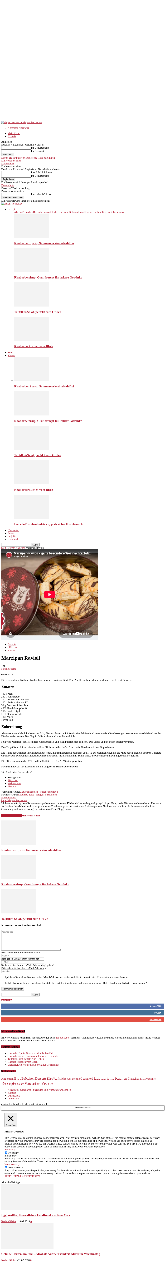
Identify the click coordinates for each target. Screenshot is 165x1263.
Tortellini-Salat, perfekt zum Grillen (37, 312)
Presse (11, 533)
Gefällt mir (155, 1006)
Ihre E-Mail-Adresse (41, 172)
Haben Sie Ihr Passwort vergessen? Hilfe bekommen (28, 157)
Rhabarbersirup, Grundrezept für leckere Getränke (48, 277)
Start (3, 547)
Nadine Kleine (8, 668)
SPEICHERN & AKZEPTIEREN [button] (22, 1176)
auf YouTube (62, 1037)
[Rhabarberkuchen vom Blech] (31, 340)
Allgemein (7, 1078)
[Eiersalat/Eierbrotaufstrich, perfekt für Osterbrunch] (31, 518)
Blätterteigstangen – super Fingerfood (39, 791)
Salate (114, 212)
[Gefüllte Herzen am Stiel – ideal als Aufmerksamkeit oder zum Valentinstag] (27, 1247)
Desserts (37, 212)
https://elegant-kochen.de (14, 800)
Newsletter (13, 530)
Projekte (12, 536)
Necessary (13, 1152)
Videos (120, 212)
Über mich (13, 539)
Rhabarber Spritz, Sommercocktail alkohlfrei (44, 243)
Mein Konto (14, 133)
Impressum (13, 1098)
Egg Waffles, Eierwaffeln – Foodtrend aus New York (35, 1215)
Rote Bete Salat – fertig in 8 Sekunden (37, 794)
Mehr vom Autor (31, 815)
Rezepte (12, 209)
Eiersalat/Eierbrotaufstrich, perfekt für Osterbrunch (48, 524)
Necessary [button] (10, 1149)
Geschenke (63, 212)
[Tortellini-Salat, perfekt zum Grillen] (31, 305)
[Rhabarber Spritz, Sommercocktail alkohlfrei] (31, 236)
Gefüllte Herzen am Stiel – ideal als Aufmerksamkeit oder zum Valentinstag (50, 1254)
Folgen (157, 1013)
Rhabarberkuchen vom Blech (33, 346)
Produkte (150, 1078)
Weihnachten (14, 783)
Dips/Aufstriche (50, 212)
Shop (10, 352)
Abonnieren (155, 1019)
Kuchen (97, 212)
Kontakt (12, 136)
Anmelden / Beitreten (18, 128)
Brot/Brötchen (26, 212)
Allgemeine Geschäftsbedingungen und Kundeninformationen (39, 1089)
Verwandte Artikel (11, 815)
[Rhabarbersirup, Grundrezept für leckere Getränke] (31, 271)
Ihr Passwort (37, 151)
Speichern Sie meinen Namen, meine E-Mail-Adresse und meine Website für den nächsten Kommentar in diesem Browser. (67, 977)
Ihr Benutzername (40, 147)
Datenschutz (7, 163)
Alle (16, 212)
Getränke (73, 212)
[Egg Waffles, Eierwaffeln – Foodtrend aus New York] (27, 1208)
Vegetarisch (32, 1084)
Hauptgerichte (85, 212)
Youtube (12, 786)
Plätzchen (106, 212)
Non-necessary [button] (12, 1164)
